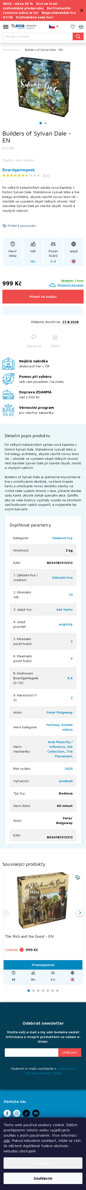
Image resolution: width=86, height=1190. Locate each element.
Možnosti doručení (71, 285)
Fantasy (52, 725)
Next (80, 913)
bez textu (65, 609)
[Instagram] (16, 1113)
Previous (6, 913)
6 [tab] (53, 991)
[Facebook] (7, 1113)
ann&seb (66, 781)
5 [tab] (48, 991)
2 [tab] (45, 123)
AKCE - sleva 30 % (18, 3)
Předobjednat (43, 965)
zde (7, 1140)
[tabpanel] (43, 87)
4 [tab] (43, 991)
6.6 (70, 678)
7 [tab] (57, 991)
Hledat (78, 36)
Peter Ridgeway (60, 712)
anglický (66, 624)
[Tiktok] (26, 1113)
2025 (69, 768)
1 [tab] (41, 123)
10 (71, 594)
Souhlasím (43, 1178)
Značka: (18, 160)
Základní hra (62, 577)
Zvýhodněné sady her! (35, 17)
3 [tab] (38, 991)
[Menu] (5, 27)
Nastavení (43, 1163)
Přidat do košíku (43, 296)
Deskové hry (63, 538)
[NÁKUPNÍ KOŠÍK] (81, 27)
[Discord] (35, 1113)
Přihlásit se (69, 1052)
